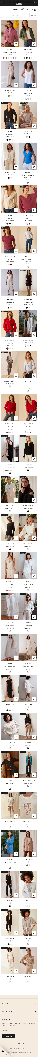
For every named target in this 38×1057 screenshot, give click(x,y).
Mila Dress (9, 783)
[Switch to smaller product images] (35, 15)
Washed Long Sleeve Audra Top (28, 260)
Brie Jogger (10, 938)
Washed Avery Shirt (10, 52)
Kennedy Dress (10, 667)
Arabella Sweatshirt (28, 544)
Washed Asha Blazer (28, 780)
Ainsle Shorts (9, 821)
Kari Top (28, 218)
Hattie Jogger (10, 625)
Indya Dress (10, 506)
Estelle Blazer (28, 340)
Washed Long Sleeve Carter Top (28, 385)
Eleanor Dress (10, 90)
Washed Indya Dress (9, 862)
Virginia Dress (9, 704)
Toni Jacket (28, 52)
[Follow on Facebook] (14, 1043)
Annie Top (10, 218)
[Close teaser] (12, 1055)
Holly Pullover (10, 743)
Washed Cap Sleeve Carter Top (28, 176)
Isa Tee (10, 259)
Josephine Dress (28, 667)
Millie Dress (10, 302)
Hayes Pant (10, 900)
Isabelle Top (10, 544)
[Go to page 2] (23, 989)
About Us (5, 1003)
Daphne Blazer (10, 172)
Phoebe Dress (28, 302)
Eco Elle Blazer (28, 859)
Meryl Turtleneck (28, 506)
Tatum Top (28, 427)
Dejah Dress (10, 468)
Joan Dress (9, 585)
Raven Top (28, 938)
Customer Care (7, 1011)
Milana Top (10, 134)
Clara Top (28, 743)
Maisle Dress (28, 704)
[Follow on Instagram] (19, 1043)
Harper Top (10, 343)
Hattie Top (28, 625)
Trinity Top (28, 900)
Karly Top (10, 427)
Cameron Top (28, 465)
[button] (5, 1051)
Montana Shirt (28, 585)
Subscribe (8, 1036)
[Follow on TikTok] (24, 1043)
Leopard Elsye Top (28, 976)
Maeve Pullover (9, 381)
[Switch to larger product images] (32, 15)
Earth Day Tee (28, 821)
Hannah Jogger (10, 976)
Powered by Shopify (25, 1052)
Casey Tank (28, 93)
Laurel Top (28, 131)
